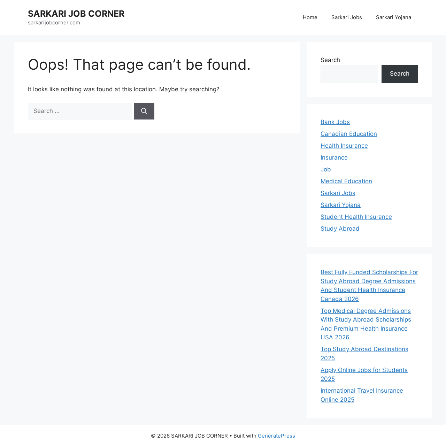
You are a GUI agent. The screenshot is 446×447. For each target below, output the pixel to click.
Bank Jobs (335, 121)
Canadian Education (349, 133)
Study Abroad (340, 228)
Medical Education (346, 181)
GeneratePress (276, 435)
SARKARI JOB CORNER (76, 13)
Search (330, 59)
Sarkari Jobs (346, 17)
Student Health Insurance (356, 216)
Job (326, 169)
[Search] (144, 111)
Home (310, 17)
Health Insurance (344, 145)
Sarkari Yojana (393, 17)
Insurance (334, 157)
